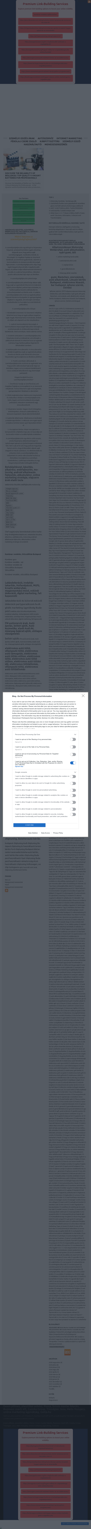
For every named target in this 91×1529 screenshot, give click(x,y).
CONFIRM (29, 825)
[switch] (73, 739)
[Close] (84, 696)
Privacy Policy (58, 833)
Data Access (45, 833)
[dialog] (45, 764)
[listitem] (45, 734)
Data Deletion (33, 833)
